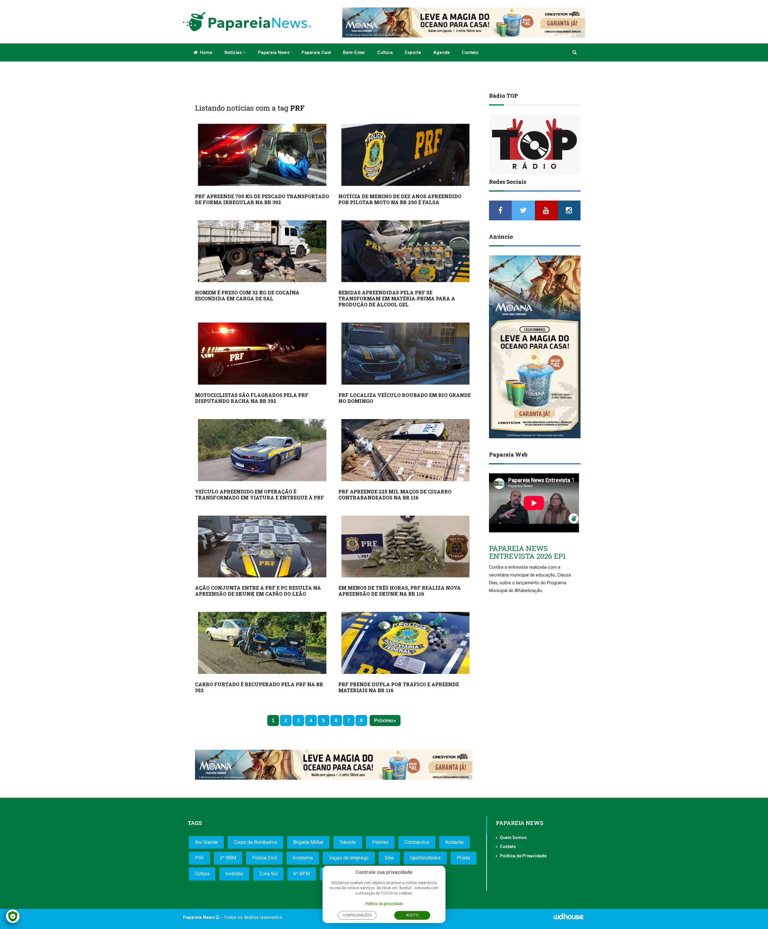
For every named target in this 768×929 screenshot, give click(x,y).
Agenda (441, 52)
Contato (470, 52)
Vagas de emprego (349, 858)
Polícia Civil (264, 858)
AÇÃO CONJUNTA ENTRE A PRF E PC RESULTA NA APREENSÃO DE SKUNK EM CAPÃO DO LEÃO (258, 591)
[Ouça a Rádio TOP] (534, 144)
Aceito (412, 915)
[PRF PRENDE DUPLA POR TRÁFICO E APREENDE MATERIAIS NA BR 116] (405, 643)
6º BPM (301, 874)
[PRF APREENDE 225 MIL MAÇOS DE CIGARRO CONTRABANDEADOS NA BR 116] (405, 450)
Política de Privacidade (523, 855)
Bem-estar (354, 52)
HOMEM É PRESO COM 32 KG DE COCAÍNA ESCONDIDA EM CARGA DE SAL (247, 295)
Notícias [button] (233, 52)
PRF (199, 858)
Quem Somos (513, 837)
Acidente (454, 842)
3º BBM (228, 858)
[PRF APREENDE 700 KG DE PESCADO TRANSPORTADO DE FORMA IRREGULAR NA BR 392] (262, 155)
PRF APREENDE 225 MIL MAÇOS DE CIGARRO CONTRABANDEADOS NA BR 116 (395, 494)
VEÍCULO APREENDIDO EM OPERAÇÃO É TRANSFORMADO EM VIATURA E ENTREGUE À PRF (259, 494)
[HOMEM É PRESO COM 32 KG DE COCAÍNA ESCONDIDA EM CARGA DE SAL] (262, 251)
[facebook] (500, 210)
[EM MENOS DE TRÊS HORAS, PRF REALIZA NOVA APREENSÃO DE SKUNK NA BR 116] (405, 547)
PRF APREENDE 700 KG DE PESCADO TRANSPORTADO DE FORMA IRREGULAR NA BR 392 (262, 199)
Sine (389, 858)
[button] (575, 52)
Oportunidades (425, 858)
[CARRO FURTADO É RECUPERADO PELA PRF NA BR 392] (262, 643)
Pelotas (380, 842)
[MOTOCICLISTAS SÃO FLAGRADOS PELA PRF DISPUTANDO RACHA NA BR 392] (262, 354)
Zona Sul (268, 874)
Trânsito (347, 842)
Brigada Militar (308, 842)
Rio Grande (206, 842)
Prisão (463, 858)
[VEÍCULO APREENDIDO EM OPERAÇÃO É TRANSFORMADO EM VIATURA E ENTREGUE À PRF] (262, 450)
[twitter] (523, 210)
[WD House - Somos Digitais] (569, 918)
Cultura (385, 52)
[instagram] (569, 210)
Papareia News (274, 52)
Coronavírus (416, 842)
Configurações (357, 915)
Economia (302, 858)
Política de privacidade (384, 904)
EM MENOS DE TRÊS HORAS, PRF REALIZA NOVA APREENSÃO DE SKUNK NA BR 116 (399, 591)
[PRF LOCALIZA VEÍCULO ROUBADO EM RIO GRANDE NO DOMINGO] (405, 354)
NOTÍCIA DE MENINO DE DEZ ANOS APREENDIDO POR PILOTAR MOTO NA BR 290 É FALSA (399, 199)
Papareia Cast (316, 52)
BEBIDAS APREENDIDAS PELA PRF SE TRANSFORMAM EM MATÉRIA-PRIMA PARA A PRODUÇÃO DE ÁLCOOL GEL (396, 298)
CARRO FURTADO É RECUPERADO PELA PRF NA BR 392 (259, 687)
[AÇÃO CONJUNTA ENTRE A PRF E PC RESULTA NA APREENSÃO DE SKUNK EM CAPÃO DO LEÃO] (262, 547)
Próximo (383, 720)
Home (205, 52)
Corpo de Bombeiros (255, 842)
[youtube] (546, 210)
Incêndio (234, 874)
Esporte (413, 52)
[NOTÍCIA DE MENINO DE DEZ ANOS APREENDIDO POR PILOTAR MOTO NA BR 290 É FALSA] (405, 155)
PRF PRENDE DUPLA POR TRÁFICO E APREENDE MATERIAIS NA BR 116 (398, 687)
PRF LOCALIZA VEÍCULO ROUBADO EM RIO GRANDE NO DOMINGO (404, 398)
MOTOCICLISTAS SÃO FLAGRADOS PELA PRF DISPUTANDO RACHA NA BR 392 (251, 398)
